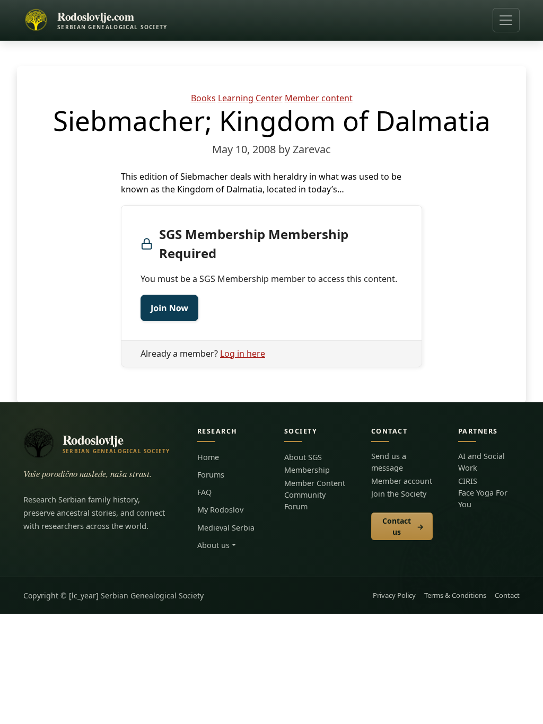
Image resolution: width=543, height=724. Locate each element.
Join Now (169, 308)
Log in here (242, 353)
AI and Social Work (481, 462)
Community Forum (305, 500)
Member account (401, 481)
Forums (210, 475)
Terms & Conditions (455, 595)
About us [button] (213, 545)
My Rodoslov (220, 510)
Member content (319, 98)
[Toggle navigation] (506, 20)
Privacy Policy (394, 595)
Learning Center (250, 98)
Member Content (314, 483)
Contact (507, 595)
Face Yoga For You (482, 498)
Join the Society (398, 494)
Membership (307, 470)
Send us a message (388, 462)
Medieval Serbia (226, 528)
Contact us (403, 526)
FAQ (204, 492)
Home (208, 457)
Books (203, 98)
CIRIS (467, 481)
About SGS (303, 457)
